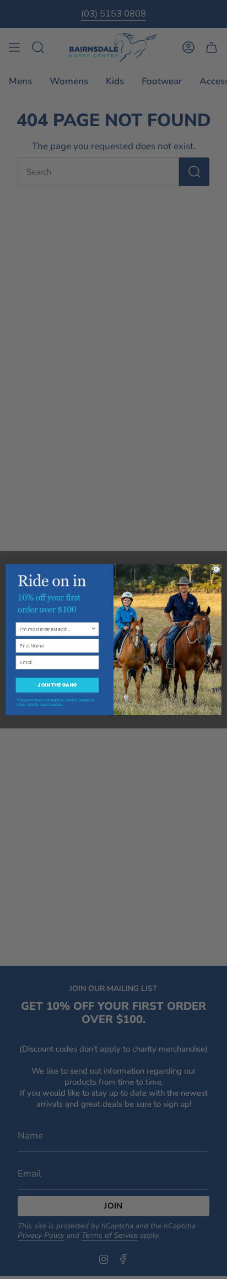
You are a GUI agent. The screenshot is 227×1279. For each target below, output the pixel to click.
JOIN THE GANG (57, 685)
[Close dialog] (216, 569)
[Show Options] (93, 629)
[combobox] (55, 629)
